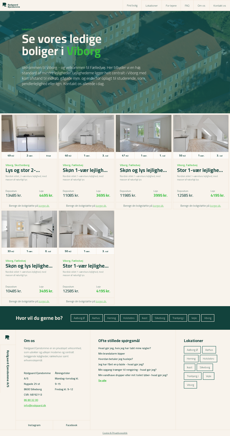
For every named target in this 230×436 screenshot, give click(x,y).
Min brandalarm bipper (111, 353)
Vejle (194, 317)
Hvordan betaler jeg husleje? (115, 358)
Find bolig (132, 5)
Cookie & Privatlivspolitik (115, 433)
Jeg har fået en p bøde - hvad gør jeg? (121, 364)
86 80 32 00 (31, 399)
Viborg (207, 317)
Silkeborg (160, 317)
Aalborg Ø (79, 317)
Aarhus (96, 317)
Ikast (144, 317)
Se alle (102, 380)
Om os (201, 5)
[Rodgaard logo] (11, 5)
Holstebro (129, 317)
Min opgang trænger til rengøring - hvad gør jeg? (127, 369)
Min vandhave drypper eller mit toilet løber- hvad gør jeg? (133, 375)
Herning (111, 317)
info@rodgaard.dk (35, 405)
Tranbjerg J (178, 317)
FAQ (187, 5)
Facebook (71, 425)
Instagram (34, 425)
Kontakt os (219, 5)
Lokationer (152, 5)
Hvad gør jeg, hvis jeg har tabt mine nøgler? (124, 348)
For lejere (171, 5)
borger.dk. (44, 205)
